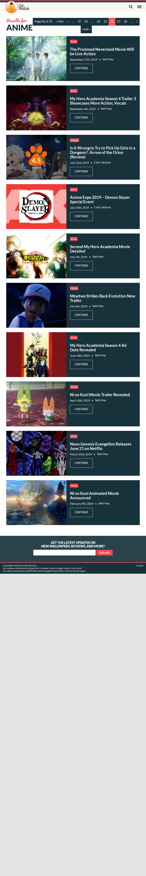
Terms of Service (72, 571)
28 (125, 21)
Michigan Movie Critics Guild (67, 568)
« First (59, 21)
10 (79, 21)
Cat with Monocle (17, 7)
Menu (139, 7)
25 (105, 21)
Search (131, 7)
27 (118, 21)
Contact (139, 565)
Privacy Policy (57, 571)
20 (86, 21)
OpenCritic (34, 568)
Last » (86, 29)
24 (98, 21)
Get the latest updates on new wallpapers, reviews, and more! (73, 544)
